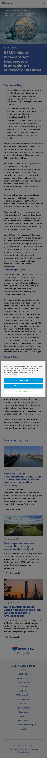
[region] (23, 379)
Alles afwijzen (23, 380)
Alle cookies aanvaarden (23, 386)
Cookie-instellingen (23, 392)
